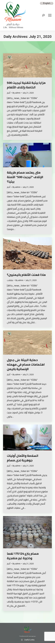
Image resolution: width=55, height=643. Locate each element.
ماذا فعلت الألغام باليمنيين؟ (26, 274)
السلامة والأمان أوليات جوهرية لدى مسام (22, 458)
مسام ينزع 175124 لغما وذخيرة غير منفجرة (23, 556)
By (16, 93)
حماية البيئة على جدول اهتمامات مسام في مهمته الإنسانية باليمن (26, 364)
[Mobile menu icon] (50, 15)
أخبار (8, 93)
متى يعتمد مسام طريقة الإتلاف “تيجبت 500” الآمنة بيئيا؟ (25, 177)
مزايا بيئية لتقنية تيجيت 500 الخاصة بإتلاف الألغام (26, 85)
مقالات (10, 280)
